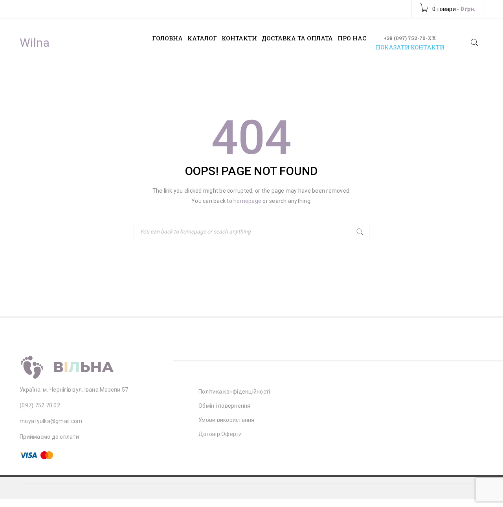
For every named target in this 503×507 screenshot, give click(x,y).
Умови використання (226, 420)
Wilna (35, 42)
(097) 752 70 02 (40, 405)
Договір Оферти (220, 434)
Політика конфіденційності (234, 391)
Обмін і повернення (224, 406)
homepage (247, 201)
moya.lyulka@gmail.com (51, 421)
